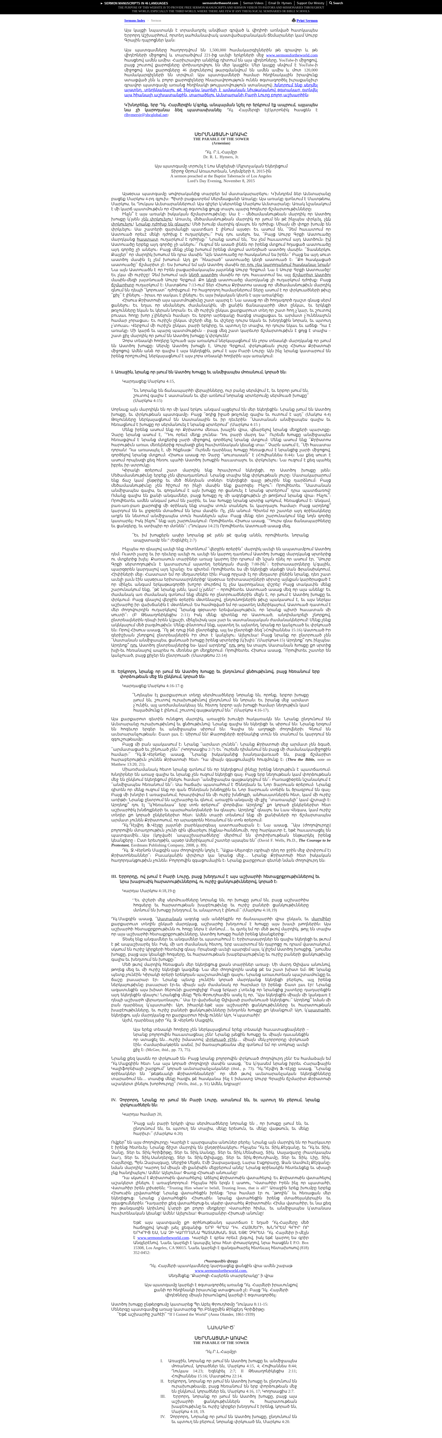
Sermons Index (134, 20)
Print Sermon (307, 21)
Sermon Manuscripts (122, 3)
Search (337, 3)
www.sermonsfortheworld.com (292, 55)
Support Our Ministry (310, 3)
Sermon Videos (253, 3)
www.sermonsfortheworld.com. (221, 1270)
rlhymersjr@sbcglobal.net (146, 114)
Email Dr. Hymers (280, 3)
